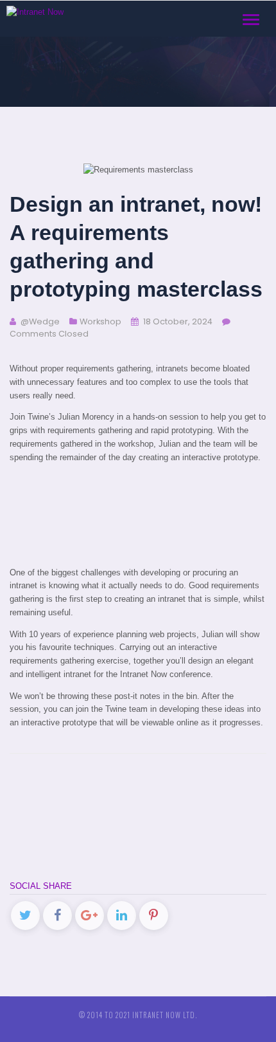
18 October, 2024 (176, 321)
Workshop (100, 321)
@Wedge (39, 321)
